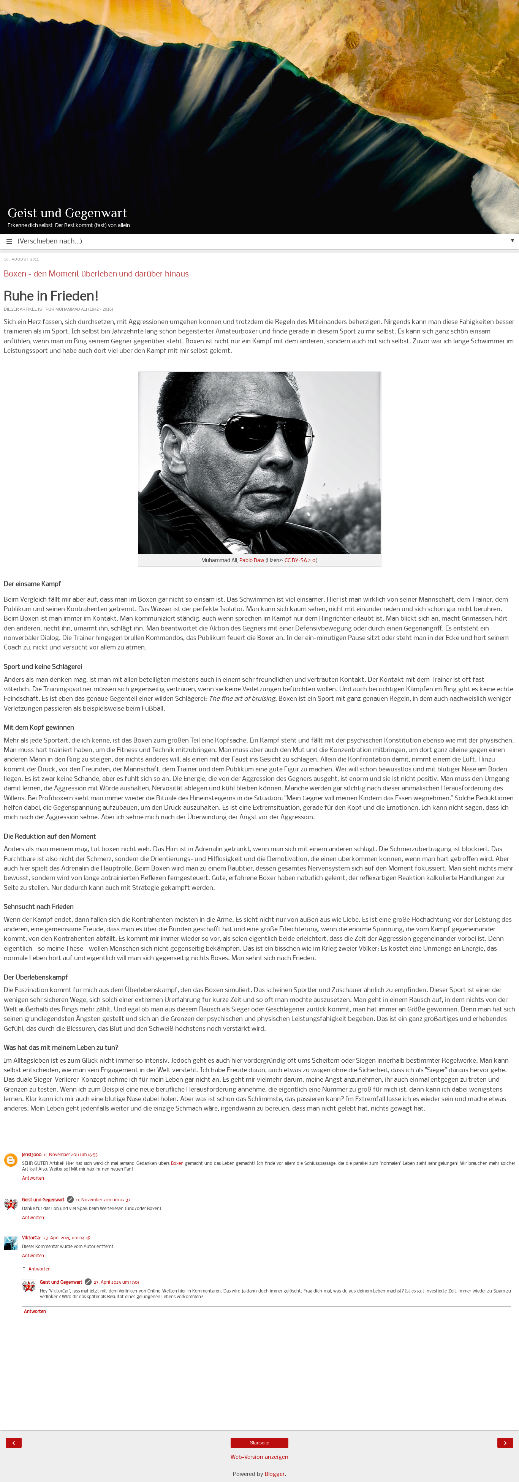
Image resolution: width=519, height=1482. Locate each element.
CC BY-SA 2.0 (300, 561)
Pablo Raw (251, 561)
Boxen (177, 1163)
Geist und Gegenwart (67, 212)
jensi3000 (31, 1155)
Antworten (33, 1178)
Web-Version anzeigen (259, 1457)
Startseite (259, 1443)
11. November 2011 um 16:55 (71, 1155)
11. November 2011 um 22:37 (103, 1200)
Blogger (275, 1474)
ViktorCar (31, 1238)
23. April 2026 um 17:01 (116, 1282)
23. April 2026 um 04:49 (66, 1238)
